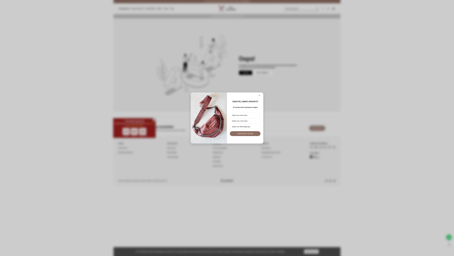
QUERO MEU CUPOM (245, 134)
